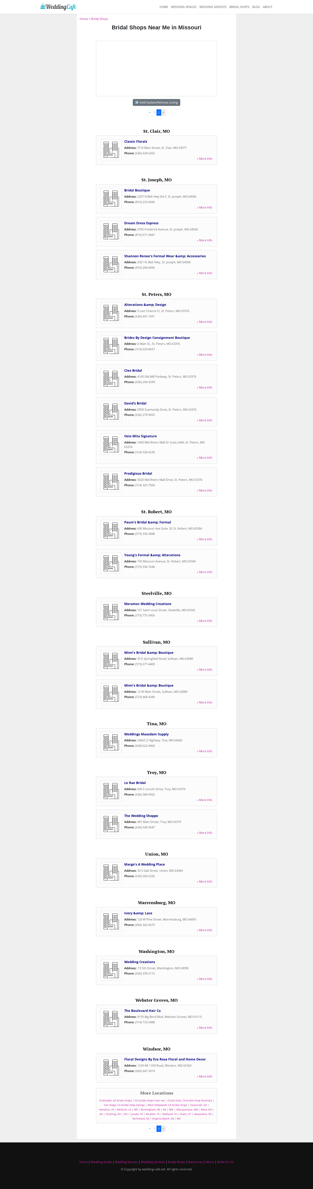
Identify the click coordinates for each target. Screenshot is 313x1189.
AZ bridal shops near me (150, 1100)
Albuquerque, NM (187, 1109)
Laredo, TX (136, 1114)
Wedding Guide (101, 1162)
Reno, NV (206, 1109)
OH (126, 1114)
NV (101, 1114)
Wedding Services (213, 7)
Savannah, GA (198, 1105)
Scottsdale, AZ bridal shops (115, 1100)
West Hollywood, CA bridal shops (167, 1105)
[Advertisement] (57, 71)
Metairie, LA (124, 1109)
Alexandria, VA (202, 1114)
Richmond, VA (141, 1118)
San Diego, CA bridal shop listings (124, 1105)
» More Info (204, 159)
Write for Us (225, 1162)
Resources (195, 1162)
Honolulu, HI (106, 1109)
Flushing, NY (113, 1114)
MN (171, 1109)
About (267, 7)
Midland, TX (169, 1114)
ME (136, 1109)
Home (164, 7)
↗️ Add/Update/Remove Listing (156, 102)
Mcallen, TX (153, 1114)
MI (164, 1109)
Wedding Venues (184, 7)
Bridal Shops (239, 7)
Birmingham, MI (150, 1109)
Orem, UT (185, 1114)
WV (179, 1118)
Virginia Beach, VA (163, 1118)
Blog (256, 7)
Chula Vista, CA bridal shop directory (190, 1100)
